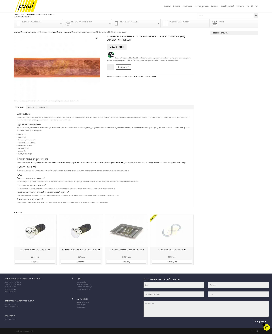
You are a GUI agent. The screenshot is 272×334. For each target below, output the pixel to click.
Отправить (260, 321)
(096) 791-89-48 (10, 289)
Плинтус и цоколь (64, 32)
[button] (97, 38)
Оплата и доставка (201, 6)
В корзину (123, 66)
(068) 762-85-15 (37, 14)
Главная (167, 6)
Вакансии (214, 6)
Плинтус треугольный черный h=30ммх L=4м (47, 163)
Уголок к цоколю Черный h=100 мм (110, 163)
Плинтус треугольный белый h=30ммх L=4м (80, 163)
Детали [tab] (31, 107)
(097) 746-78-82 (10, 319)
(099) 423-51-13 (26, 14)
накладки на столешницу (176, 163)
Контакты (240, 6)
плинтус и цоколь (153, 163)
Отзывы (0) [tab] (43, 107)
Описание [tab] (19, 107)
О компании (187, 6)
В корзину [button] (35, 262)
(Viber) (18, 282)
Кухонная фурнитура (48, 32)
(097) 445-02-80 (49, 14)
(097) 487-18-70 (25, 17)
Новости (176, 6)
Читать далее (172, 262)
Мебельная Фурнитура (29, 32)
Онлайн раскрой (227, 6)
